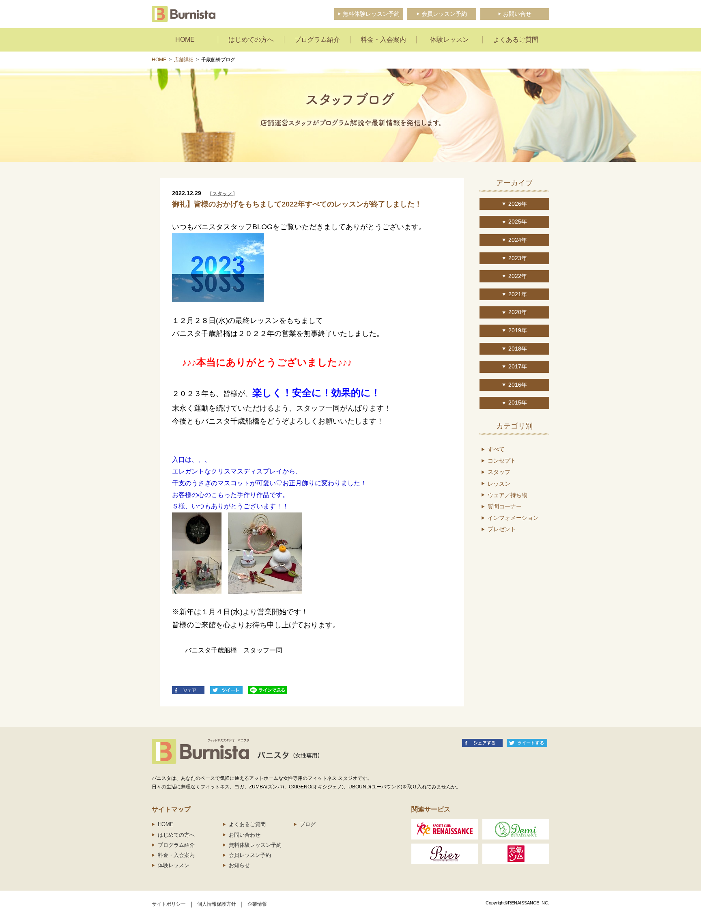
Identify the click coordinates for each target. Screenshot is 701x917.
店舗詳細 (184, 59)
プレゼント (502, 529)
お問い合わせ (244, 835)
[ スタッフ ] (222, 193)
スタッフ (499, 472)
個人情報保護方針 (216, 904)
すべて (496, 449)
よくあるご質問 (247, 824)
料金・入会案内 (176, 855)
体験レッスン (173, 865)
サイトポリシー (169, 904)
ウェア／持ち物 (507, 495)
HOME (159, 59)
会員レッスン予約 (250, 855)
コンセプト (502, 460)
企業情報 (257, 904)
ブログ (308, 824)
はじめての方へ (176, 835)
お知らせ (239, 865)
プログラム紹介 (176, 845)
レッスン (499, 483)
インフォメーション (513, 517)
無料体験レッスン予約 (255, 845)
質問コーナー (505, 506)
